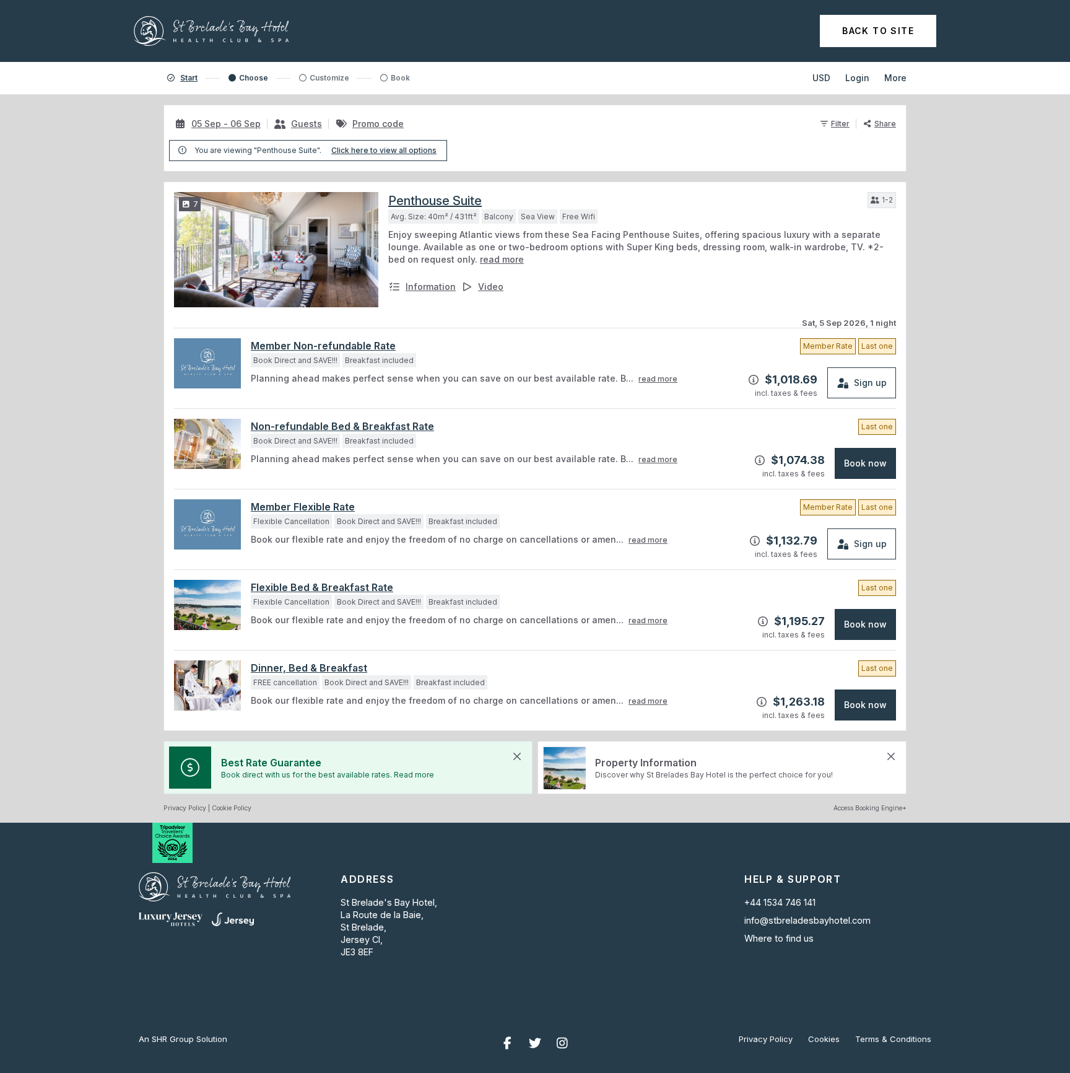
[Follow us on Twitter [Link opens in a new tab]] (535, 1043)
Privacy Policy (184, 808)
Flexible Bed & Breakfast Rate (322, 587)
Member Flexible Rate (303, 507)
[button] (882, 200)
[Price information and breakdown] (753, 380)
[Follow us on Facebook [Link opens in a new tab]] (507, 1043)
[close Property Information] (891, 756)
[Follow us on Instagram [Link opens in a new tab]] (562, 1043)
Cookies (824, 1039)
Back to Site (878, 30)
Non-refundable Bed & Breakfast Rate (342, 426)
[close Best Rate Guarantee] (517, 756)
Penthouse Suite (435, 200)
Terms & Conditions (893, 1039)
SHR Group (173, 1039)
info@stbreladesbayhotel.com (807, 920)
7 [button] (195, 204)
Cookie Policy (231, 808)
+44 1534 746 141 (780, 902)
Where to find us (779, 939)
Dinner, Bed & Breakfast (309, 668)
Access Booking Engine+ (870, 808)
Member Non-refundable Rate (323, 345)
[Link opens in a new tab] (170, 920)
